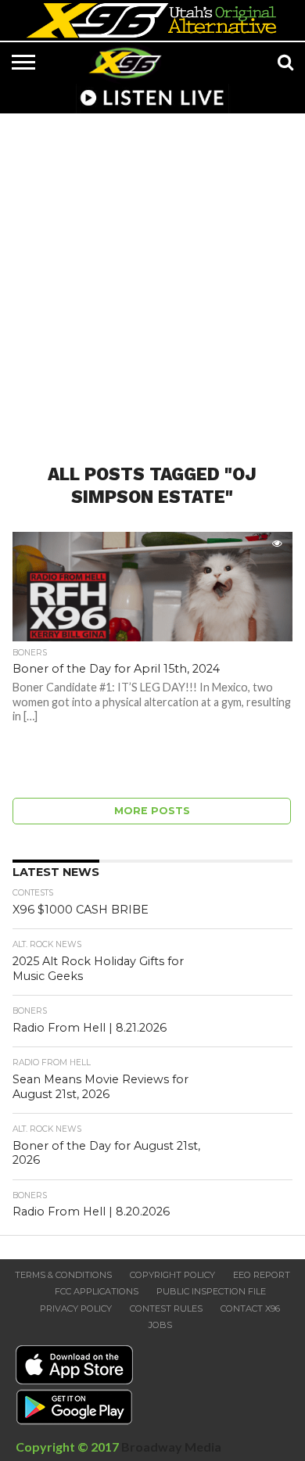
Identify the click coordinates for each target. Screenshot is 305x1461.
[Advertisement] (152, 279)
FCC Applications (96, 1291)
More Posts (152, 811)
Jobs (160, 1324)
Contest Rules (166, 1308)
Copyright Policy (172, 1274)
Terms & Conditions (63, 1274)
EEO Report (261, 1274)
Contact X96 (250, 1308)
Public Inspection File (211, 1291)
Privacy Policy (76, 1308)
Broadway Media (171, 1446)
